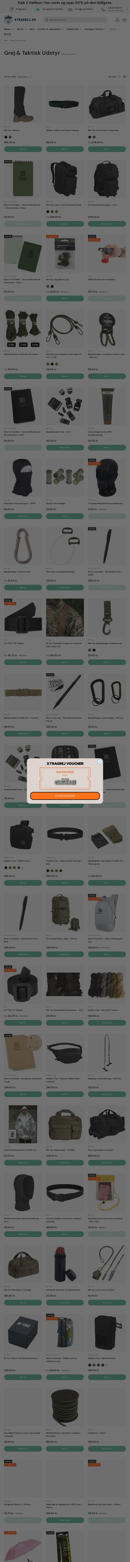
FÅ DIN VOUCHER (65, 796)
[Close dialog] (100, 761)
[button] (65, 778)
